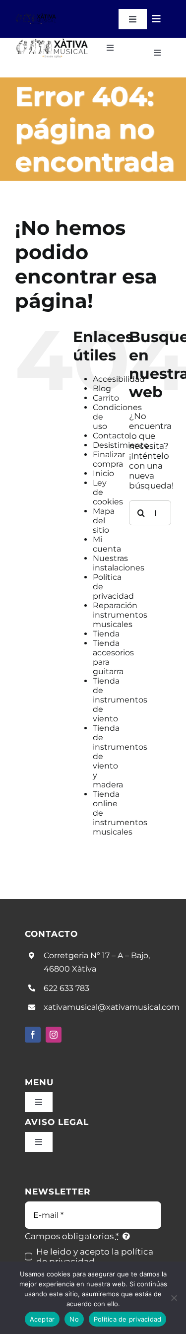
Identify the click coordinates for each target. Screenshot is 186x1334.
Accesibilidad (119, 379)
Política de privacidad (128, 1319)
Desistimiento (121, 445)
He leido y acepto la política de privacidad (94, 1256)
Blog (102, 388)
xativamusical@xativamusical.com (112, 1007)
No (74, 1319)
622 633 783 (66, 988)
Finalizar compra (109, 459)
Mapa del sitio (104, 520)
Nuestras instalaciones (118, 563)
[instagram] (54, 1035)
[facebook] (33, 1035)
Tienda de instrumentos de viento (120, 699)
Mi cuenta (107, 544)
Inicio (103, 473)
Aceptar (42, 1319)
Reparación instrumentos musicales (120, 615)
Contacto (111, 435)
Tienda (106, 633)
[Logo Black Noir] (36, 17)
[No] (174, 1298)
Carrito (106, 398)
